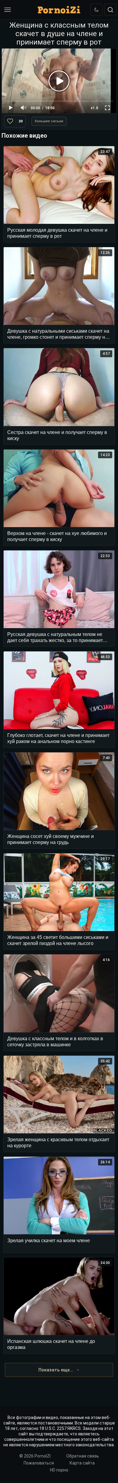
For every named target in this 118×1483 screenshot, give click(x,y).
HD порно (59, 1470)
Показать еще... (55, 1370)
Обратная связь (82, 1456)
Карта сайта (82, 1463)
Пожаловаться (39, 1463)
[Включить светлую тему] (96, 10)
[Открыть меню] (8, 10)
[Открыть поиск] (110, 10)
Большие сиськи (49, 121)
